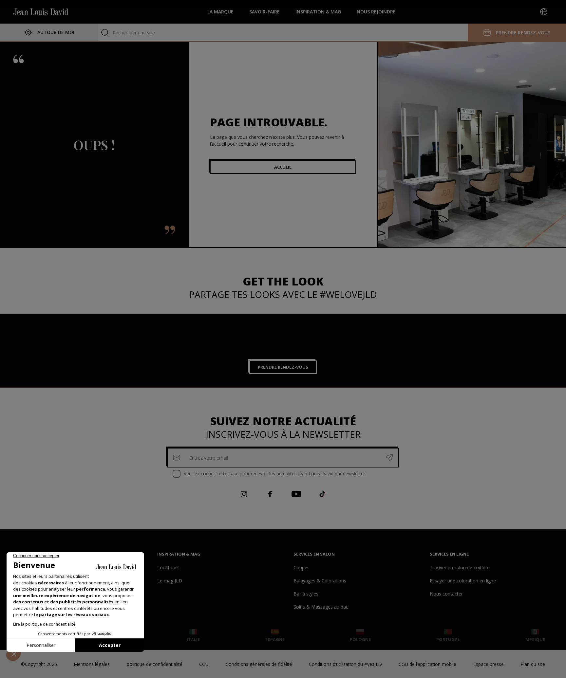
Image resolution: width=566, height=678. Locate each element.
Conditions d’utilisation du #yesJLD (345, 664)
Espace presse (488, 664)
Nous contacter (446, 594)
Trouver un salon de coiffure (460, 567)
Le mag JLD (169, 580)
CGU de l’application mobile (427, 664)
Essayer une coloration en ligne (463, 580)
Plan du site (532, 664)
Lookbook (168, 567)
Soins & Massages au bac (320, 607)
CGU (204, 664)
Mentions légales (92, 664)
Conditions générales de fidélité (259, 664)
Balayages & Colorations (319, 580)
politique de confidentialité (154, 664)
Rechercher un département (142, 32)
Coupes (301, 567)
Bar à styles (305, 594)
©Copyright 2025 (39, 664)
